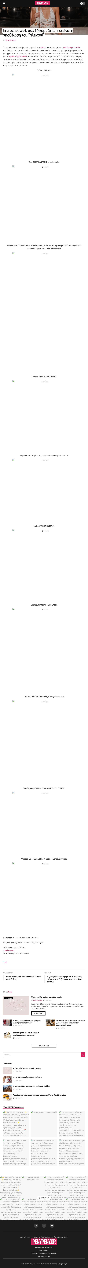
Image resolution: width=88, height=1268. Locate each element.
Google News (8, 950)
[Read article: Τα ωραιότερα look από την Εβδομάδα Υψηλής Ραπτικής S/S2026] (7, 1023)
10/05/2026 (48, 1000)
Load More (44, 1046)
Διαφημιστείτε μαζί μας (44, 1247)
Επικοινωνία (44, 1250)
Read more (39, 1013)
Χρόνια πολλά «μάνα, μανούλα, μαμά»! (46, 997)
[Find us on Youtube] (52, 1226)
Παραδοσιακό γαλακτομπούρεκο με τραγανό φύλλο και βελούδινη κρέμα (39, 1095)
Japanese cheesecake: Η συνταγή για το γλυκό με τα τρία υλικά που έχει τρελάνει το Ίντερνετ (70, 1023)
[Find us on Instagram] (44, 1226)
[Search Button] (83, 1054)
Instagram (44, 1198)
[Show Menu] (4, 3)
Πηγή (5, 962)
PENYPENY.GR (10, 40)
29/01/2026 (18, 1025)
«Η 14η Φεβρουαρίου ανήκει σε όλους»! (27, 1077)
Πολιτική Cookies (44, 1256)
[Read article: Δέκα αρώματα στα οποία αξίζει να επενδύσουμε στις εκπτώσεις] (7, 1035)
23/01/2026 (61, 1028)
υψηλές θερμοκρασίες (18, 56)
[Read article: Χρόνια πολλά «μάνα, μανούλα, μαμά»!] (16, 1005)
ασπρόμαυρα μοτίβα (71, 47)
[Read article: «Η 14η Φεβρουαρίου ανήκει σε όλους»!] (7, 1079)
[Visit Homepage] (42, 3)
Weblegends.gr (62, 1264)
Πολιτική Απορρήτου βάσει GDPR (44, 1253)
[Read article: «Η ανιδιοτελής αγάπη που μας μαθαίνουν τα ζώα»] (7, 1088)
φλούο (43, 47)
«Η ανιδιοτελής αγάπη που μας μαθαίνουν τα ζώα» (31, 1086)
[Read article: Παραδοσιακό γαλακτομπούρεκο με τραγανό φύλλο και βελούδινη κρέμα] (7, 1097)
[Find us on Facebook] (36, 1226)
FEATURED (8, 998)
